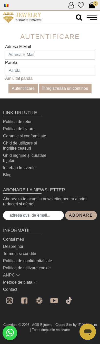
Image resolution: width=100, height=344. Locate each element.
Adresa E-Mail (18, 47)
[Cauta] (79, 17)
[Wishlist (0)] (81, 5)
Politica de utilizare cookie (27, 268)
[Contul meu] (71, 5)
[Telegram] (39, 300)
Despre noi (13, 246)
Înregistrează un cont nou (65, 88)
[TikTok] (69, 300)
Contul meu (13, 239)
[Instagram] (9, 300)
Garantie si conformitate (24, 136)
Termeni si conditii (19, 253)
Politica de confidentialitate (27, 261)
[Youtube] (54, 300)
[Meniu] (92, 17)
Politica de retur (17, 121)
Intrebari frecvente (19, 167)
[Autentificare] (22, 17)
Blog (7, 175)
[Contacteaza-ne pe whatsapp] (10, 333)
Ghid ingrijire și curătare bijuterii (24, 158)
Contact (10, 289)
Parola (11, 62)
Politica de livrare (19, 129)
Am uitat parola (19, 78)
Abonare (81, 215)
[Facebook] (24, 300)
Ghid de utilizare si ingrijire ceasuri (20, 145)
